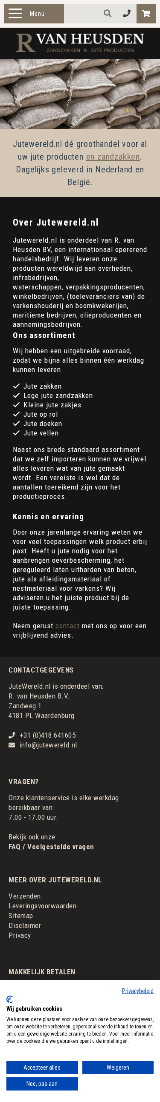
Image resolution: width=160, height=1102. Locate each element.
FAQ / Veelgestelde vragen (51, 846)
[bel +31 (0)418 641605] (127, 13)
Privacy (20, 935)
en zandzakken (113, 157)
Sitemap (21, 915)
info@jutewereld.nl (48, 745)
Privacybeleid (138, 991)
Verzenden (25, 896)
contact (67, 625)
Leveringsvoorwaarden (42, 906)
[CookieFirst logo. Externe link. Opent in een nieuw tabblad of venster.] (9, 999)
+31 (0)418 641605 (48, 735)
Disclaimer (25, 925)
